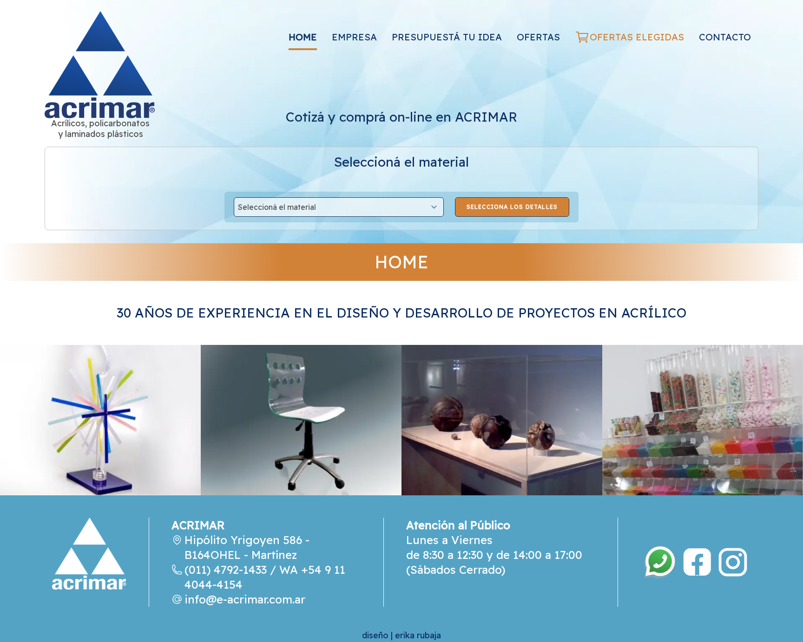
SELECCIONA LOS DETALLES (512, 206)
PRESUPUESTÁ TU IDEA (447, 37)
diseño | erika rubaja (401, 635)
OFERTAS (538, 37)
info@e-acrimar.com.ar (244, 599)
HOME (303, 37)
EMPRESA (354, 37)
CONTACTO (725, 37)
